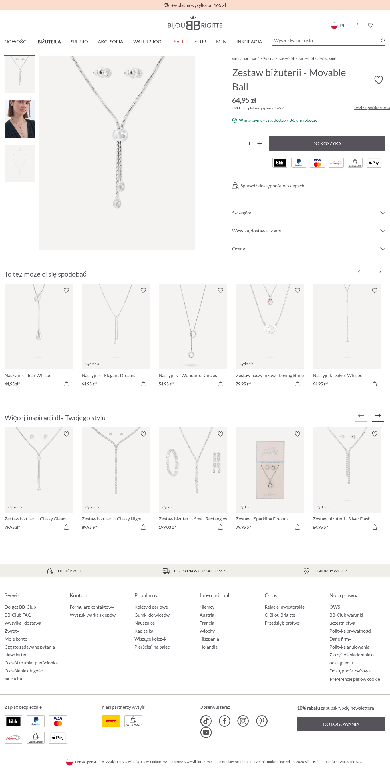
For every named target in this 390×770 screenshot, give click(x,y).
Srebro (79, 41)
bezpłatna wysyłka (256, 108)
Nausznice (144, 622)
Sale (179, 41)
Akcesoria (110, 41)
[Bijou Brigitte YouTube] (206, 732)
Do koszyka (326, 143)
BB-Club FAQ (18, 614)
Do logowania (341, 724)
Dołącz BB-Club (20, 606)
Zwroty (12, 630)
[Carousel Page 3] (20, 163)
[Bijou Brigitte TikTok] (206, 721)
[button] (356, 25)
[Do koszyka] (66, 383)
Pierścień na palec (152, 646)
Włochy (207, 630)
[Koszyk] (383, 25)
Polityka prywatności (350, 630)
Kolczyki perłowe (151, 606)
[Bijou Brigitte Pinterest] (261, 721)
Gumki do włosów (152, 614)
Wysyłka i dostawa (23, 622)
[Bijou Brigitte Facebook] (224, 721)
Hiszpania (209, 638)
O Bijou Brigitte (280, 614)
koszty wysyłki (187, 761)
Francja (207, 622)
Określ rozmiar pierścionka (31, 662)
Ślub (200, 41)
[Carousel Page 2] (20, 118)
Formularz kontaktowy (92, 606)
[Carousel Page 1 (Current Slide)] (20, 74)
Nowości (16, 41)
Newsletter (16, 654)
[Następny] (378, 272)
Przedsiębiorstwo (282, 622)
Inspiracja (249, 41)
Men (221, 41)
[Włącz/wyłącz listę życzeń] (378, 80)
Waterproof (148, 41)
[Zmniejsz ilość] (239, 143)
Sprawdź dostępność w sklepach (272, 185)
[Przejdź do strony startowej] (195, 22)
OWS (334, 606)
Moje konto (16, 638)
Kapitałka (143, 630)
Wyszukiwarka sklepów (93, 614)
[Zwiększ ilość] (259, 143)
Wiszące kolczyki (151, 638)
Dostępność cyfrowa (350, 670)
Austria (207, 614)
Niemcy (207, 606)
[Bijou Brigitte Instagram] (243, 721)
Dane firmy (340, 638)
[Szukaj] (383, 41)
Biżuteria (49, 41)
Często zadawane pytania (30, 646)
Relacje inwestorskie (285, 606)
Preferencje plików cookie (355, 679)
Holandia (209, 646)
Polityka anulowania (349, 646)
